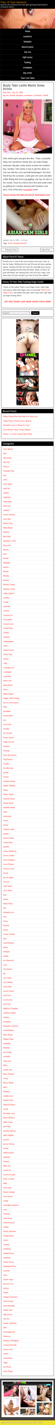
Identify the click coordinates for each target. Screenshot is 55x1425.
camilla (6, 598)
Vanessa (6, 1336)
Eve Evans (7, 733)
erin (4, 720)
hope (5, 812)
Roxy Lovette (8, 1179)
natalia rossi (8, 1096)
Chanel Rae (8, 628)
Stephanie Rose (9, 1266)
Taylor (5, 1292)
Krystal (6, 925)
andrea (6, 493)
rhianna (6, 1161)
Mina (5, 1065)
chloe (5, 646)
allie (4, 453)
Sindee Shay (8, 1236)
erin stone (7, 724)
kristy (5, 921)
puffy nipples (8, 1135)
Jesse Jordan (8, 855)
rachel (5, 1148)
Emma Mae (8, 716)
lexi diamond (8, 960)
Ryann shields (9, 1192)
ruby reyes (7, 1188)
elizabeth (7, 711)
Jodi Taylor (7, 886)
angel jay (7, 497)
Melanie (6, 1048)
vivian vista (8, 1349)
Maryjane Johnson (10, 1026)
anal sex (6, 488)
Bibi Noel (7, 536)
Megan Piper (8, 1039)
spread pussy (8, 1253)
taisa (5, 1275)
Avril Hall (7, 519)
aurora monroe (9, 515)
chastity (6, 637)
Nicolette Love (9, 1113)
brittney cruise (9, 589)
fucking (27, 62)
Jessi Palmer (8, 864)
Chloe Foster (8, 650)
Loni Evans (7, 1000)
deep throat (7, 685)
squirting (6, 1257)
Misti (5, 1087)
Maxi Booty (8, 1035)
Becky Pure (8, 523)
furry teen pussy (9, 755)
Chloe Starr (7, 654)
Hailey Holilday (9, 786)
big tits (5, 95)
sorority (6, 1244)
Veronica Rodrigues (11, 1341)
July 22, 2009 (17, 92)
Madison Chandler (10, 1008)
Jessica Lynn (8, 869)
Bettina (6, 532)
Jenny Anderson (9, 851)
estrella (6, 729)
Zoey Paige (8, 1371)
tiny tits (27, 52)
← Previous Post (10, 250)
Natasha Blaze (9, 1105)
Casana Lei (7, 615)
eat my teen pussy (10, 703)
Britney (6, 580)
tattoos (6, 1288)
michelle (6, 1056)
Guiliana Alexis (9, 781)
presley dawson (9, 1131)
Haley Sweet (8, 794)
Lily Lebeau (8, 982)
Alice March (8, 449)
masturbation (8, 1030)
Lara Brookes (8, 943)
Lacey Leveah (9, 934)
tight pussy (27, 57)
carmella (6, 606)
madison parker (9, 1013)
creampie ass (8, 668)
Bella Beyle (8, 528)
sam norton (7, 1196)
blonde (12, 95)
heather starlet (9, 807)
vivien (5, 1354)
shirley (6, 1227)
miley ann (7, 1061)
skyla (5, 1240)
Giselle (6, 764)
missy (5, 1078)
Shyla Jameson (9, 1231)
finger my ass (8, 742)
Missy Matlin (8, 1083)
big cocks (27, 73)
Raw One (6, 92)
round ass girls (9, 1175)
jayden (6, 834)
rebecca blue (8, 1153)
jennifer (6, 847)
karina (5, 899)
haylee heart (8, 803)
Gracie (6, 777)
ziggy (5, 1362)
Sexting (6, 1214)
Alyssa (6, 467)
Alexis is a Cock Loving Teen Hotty (17, 434)
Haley (5, 790)
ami (4, 475)
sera (5, 1209)
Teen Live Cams (28, 78)
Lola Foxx (7, 995)
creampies (27, 67)
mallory (6, 1017)
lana (5, 939)
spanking (7, 1249)
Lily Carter (7, 978)
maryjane (7, 1021)
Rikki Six (7, 1166)
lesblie (45, 95)
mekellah (7, 1043)
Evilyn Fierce (8, 738)
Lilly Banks (7, 969)
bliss (5, 554)
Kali (4, 895)
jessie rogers (8, 877)
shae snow (7, 1218)
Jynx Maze (7, 890)
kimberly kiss (8, 912)
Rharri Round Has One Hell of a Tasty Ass (20, 416)
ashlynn (6, 510)
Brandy (6, 576)
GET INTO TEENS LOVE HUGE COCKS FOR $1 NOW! (27, 302)
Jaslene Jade (8, 829)
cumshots (27, 36)
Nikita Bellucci (9, 1118)
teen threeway (9, 1306)
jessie (5, 873)
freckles (6, 746)
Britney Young (9, 584)
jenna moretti (8, 838)
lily (4, 973)
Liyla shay (7, 987)
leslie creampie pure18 (17, 243)
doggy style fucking (11, 698)
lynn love (7, 1004)
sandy (5, 1201)
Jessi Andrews (9, 860)
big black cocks (9, 541)
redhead (6, 1157)
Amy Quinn (7, 484)
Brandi (5, 571)
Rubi (5, 1183)
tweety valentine (9, 1323)
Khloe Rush (8, 904)
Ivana (5, 820)
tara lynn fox (8, 1284)
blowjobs (27, 41)
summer (6, 1271)
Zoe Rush (7, 1367)
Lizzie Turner (8, 991)
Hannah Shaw (9, 799)
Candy (5, 602)
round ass (7, 1170)
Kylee (5, 930)
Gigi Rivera (7, 759)
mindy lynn (7, 1070)
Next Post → (47, 250)
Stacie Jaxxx (8, 1262)
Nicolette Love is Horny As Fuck (16, 425)
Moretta (6, 1091)
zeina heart (7, 1358)
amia (5, 480)
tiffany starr (8, 1310)
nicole (5, 1109)
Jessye (6, 882)
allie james (7, 458)
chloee (6, 659)
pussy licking (8, 1144)
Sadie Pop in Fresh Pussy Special (17, 421)
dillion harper (8, 694)
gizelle (5, 772)
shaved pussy (27, 47)
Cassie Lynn (8, 624)
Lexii (5, 965)
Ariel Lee (6, 506)
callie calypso (8, 593)
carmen (6, 611)
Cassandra (7, 619)
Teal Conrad (8, 1301)
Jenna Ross (8, 842)
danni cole (7, 681)
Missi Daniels (8, 1074)
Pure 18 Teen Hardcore (14, 2)
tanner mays (8, 1279)
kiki (4, 908)
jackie (5, 825)
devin (5, 689)
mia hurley (7, 1052)
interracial (7, 816)
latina (5, 947)
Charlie (6, 633)
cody (5, 663)
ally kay (6, 462)
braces (6, 567)
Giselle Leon (8, 768)
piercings (7, 1126)
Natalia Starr (8, 1100)
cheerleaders (8, 641)
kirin (5, 917)
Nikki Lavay (8, 1122)
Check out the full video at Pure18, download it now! (26, 194)
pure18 (6, 1140)
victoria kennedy (10, 1345)
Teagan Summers (10, 1297)
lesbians (6, 952)
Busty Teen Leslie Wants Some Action (23, 87)
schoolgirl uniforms (11, 1205)
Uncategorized (9, 1332)
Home (27, 31)
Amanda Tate (8, 471)
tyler (5, 1327)
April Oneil (7, 502)
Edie (5, 707)
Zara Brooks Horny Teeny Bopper (16, 430)
